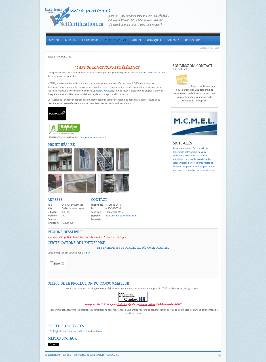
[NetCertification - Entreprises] (133, 25)
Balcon (196, 148)
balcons (142, 72)
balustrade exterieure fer (198, 159)
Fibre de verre (189, 162)
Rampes (202, 166)
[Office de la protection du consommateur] (133, 300)
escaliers (153, 72)
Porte (200, 162)
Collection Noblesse (102, 90)
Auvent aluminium (182, 148)
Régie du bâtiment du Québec (69, 331)
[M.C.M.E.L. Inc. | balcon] (88, 192)
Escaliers (177, 162)
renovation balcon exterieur (199, 170)
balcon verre (189, 155)
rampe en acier (190, 166)
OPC (50, 331)
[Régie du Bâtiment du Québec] (57, 268)
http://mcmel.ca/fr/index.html (121, 215)
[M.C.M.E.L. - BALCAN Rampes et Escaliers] (57, 119)
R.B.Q (87, 252)
